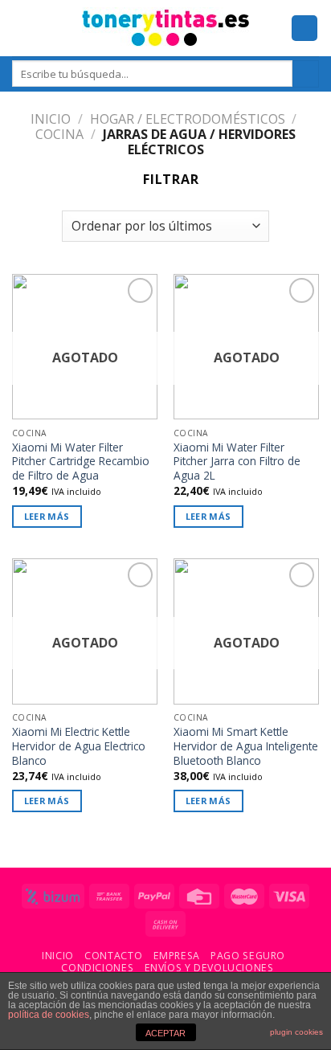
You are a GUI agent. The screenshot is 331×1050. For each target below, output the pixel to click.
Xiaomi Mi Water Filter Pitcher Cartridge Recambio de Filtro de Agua (80, 461)
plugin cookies (296, 1032)
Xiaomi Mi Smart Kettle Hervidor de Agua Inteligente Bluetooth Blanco (246, 746)
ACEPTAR (165, 1033)
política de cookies (48, 1014)
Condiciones (97, 967)
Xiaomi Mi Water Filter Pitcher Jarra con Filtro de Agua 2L (237, 461)
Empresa (176, 955)
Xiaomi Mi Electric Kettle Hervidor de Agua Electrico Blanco (78, 746)
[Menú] (21, 27)
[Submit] (305, 74)
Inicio (51, 119)
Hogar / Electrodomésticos (187, 119)
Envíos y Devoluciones (209, 967)
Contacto (113, 955)
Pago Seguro (247, 955)
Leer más (47, 516)
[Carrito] (304, 28)
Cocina (59, 134)
